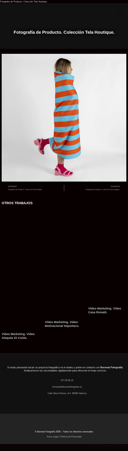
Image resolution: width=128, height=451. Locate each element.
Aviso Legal (52, 436)
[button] (120, 12)
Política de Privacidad (70, 436)
